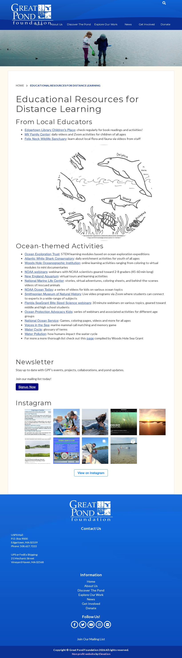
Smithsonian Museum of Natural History (53, 294)
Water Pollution (35, 334)
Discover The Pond (79, 24)
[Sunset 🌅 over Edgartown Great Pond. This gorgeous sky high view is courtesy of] (152, 422)
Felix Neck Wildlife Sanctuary (45, 139)
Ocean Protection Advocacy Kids (48, 311)
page (90, 338)
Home (20, 85)
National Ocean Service (41, 320)
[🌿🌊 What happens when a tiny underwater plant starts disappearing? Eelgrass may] (124, 422)
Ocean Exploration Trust (42, 254)
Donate (165, 24)
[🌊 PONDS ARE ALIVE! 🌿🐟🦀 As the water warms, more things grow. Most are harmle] (38, 422)
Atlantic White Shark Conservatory (49, 258)
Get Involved (147, 24)
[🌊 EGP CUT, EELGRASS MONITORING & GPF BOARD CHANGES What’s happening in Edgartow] (95, 422)
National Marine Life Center (44, 280)
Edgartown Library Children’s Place (50, 130)
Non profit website (83, 654)
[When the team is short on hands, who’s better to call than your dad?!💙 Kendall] (95, 450)
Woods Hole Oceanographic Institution (52, 263)
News (128, 24)
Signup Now (27, 387)
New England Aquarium (41, 276)
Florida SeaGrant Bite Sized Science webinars (58, 303)
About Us (56, 24)
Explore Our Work (105, 24)
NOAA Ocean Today (39, 289)
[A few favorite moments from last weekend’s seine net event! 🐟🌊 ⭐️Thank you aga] (124, 450)
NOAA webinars (36, 272)
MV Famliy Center (37, 134)
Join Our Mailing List (91, 639)
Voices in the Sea (37, 325)
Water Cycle (33, 329)
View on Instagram (91, 473)
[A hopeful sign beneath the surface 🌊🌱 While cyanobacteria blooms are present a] (38, 450)
